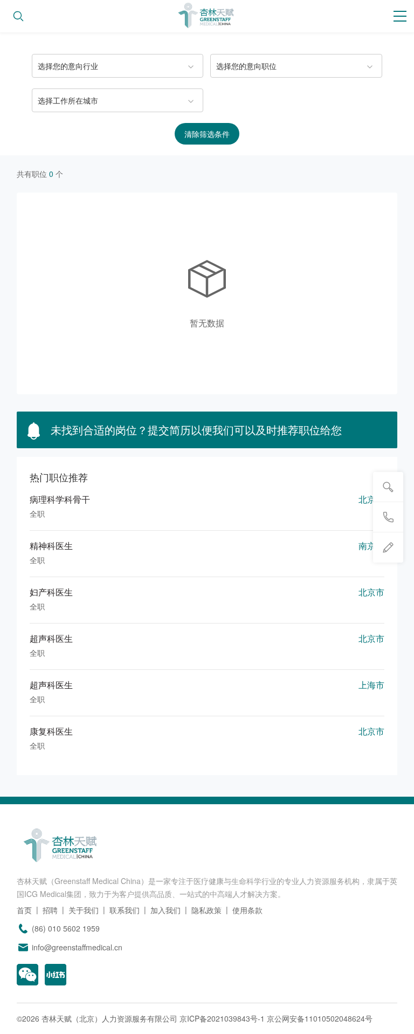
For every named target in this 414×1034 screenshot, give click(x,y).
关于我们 (83, 910)
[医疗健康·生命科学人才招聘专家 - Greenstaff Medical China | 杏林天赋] (207, 16)
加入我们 (165, 910)
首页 (24, 910)
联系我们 (124, 910)
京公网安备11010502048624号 (319, 1018)
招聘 (50, 910)
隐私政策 (206, 910)
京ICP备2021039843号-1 (222, 1018)
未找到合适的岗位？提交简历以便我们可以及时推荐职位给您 (194, 429)
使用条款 (247, 910)
